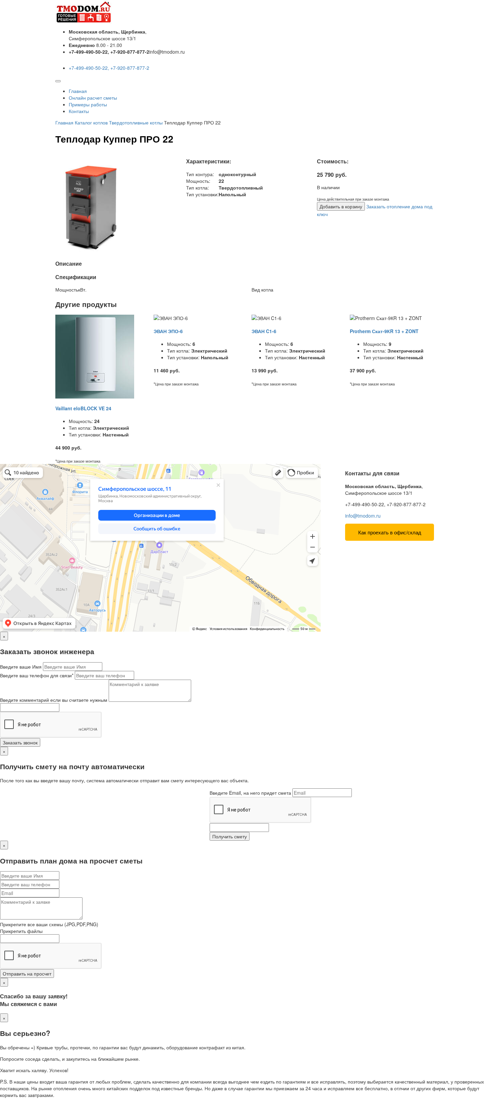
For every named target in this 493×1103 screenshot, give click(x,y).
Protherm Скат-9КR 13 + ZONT (384, 331)
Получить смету (229, 836)
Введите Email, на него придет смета (250, 792)
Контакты (79, 111)
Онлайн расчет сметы (93, 97)
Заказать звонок (20, 742)
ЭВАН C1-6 (264, 331)
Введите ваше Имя (21, 666)
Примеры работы (88, 104)
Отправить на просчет (27, 973)
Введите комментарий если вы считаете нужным (53, 699)
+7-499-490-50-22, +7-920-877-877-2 (109, 67)
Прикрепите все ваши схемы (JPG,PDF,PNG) (49, 924)
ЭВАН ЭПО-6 (168, 331)
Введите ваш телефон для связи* (36, 675)
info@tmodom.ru (363, 515)
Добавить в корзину (341, 206)
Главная (78, 91)
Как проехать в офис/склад (389, 532)
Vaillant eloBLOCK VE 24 (83, 408)
